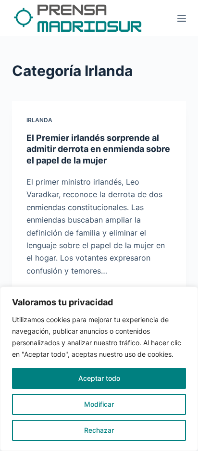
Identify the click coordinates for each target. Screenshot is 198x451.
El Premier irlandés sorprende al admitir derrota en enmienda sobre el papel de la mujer (98, 149)
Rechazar (99, 430)
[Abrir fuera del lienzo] (181, 18)
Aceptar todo (99, 378)
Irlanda (39, 120)
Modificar (99, 404)
